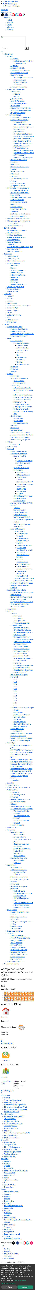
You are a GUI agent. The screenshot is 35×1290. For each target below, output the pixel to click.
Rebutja (9, 1287)
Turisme (7, 1236)
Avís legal (7, 1256)
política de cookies (20, 1280)
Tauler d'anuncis (10, 1119)
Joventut (7, 1215)
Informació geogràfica (12, 1152)
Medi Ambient (9, 1224)
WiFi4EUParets (9, 1156)
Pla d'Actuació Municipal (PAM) (15, 1107)
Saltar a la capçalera (10, 1)
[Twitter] (3, 15)
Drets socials (9, 1201)
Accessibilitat (9, 1258)
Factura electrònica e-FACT (14, 1116)
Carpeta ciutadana (11, 1128)
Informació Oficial (11, 1102)
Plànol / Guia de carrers (13, 1147)
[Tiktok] (23, 15)
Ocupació (7, 1227)
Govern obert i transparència (15, 1105)
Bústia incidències (10, 1135)
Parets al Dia (9, 1168)
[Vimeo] (17, 15)
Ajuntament (5, 1095)
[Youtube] (13, 15)
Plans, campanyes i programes (15, 1109)
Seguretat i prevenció (12, 1234)
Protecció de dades (11, 1253)
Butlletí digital (9, 1175)
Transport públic (10, 1145)
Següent (10, 1043)
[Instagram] (20, 15)
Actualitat (4, 1159)
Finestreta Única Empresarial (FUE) (17, 1133)
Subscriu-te (5, 1060)
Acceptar (25, 1287)
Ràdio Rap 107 (9, 1173)
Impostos (7, 1130)
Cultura (7, 1199)
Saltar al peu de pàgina (11, 6)
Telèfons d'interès (10, 1154)
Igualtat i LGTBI (9, 1217)
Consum (7, 1194)
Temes (3, 1189)
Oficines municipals (11, 1121)
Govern (7, 1098)
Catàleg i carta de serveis (13, 1123)
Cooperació (8, 1208)
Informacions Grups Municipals (16, 1170)
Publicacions (9, 1000)
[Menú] (2, 52)
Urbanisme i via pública (12, 1239)
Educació (7, 1203)
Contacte (4, 10)
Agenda (7, 993)
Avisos (6, 995)
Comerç (7, 1196)
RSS (5, 1182)
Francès (10, 29)
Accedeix (4, 1017)
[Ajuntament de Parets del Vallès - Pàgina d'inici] (13, 41)
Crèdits (7, 1249)
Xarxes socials (9, 1185)
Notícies (7, 997)
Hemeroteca (8, 1187)
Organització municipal (12, 1100)
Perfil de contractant (11, 1137)
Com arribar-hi (9, 1142)
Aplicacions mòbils (11, 1180)
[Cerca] (27, 48)
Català (9, 20)
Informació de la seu (11, 1112)
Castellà (10, 22)
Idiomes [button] (7, 18)
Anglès (9, 25)
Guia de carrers (7, 12)
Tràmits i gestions (10, 1126)
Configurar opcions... (8, 1283)
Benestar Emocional (11, 1192)
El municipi (5, 1140)
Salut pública (9, 1232)
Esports (7, 1210)
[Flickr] (10, 15)
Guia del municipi (10, 1149)
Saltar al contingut (10, 3)
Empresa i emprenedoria (13, 1206)
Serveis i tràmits (7, 1114)
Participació (8, 1229)
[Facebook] (6, 15)
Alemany (10, 27)
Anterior (4, 1043)
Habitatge (8, 1213)
